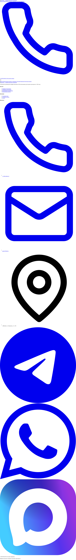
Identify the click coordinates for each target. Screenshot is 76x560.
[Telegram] (38, 402)
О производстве (5, 96)
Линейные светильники (6, 89)
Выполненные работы (7, 1)
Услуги (3, 98)
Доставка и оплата (5, 97)
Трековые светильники (6, 88)
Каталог (1, 1)
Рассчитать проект (10, 78)
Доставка (18, 1)
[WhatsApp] (38, 478)
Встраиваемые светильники (7, 90)
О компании (14, 1)
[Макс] (38, 554)
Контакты (22, 1)
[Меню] (0, 80)
